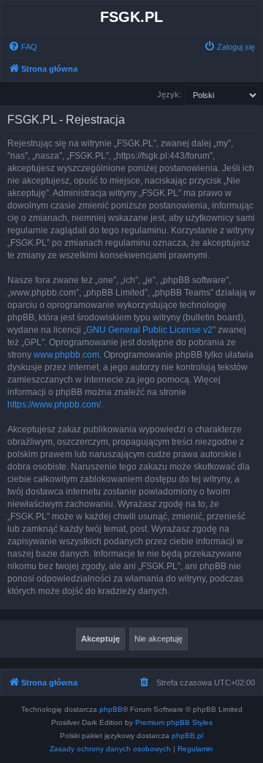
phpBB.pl (187, 736)
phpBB (111, 709)
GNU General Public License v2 (149, 330)
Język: (169, 94)
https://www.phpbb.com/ (54, 404)
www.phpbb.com (66, 355)
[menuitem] (22, 47)
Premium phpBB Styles (174, 722)
